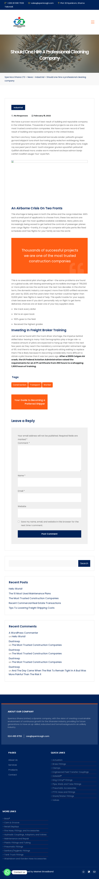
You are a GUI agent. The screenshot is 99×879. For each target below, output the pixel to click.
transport (35, 384)
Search (84, 563)
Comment (24, 443)
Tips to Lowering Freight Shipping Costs (32, 607)
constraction (19, 384)
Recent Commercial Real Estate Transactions (35, 603)
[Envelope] (94, 872)
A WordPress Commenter (23, 632)
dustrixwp (14, 641)
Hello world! (16, 588)
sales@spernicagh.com (42, 3)
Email (21, 490)
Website (22, 506)
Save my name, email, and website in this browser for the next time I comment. (50, 523)
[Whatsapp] (83, 872)
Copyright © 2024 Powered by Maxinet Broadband (28, 871)
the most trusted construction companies (34, 598)
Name (21, 475)
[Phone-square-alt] (89, 872)
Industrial (18, 107)
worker (47, 384)
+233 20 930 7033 (15, 3)
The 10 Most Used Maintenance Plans (30, 593)
